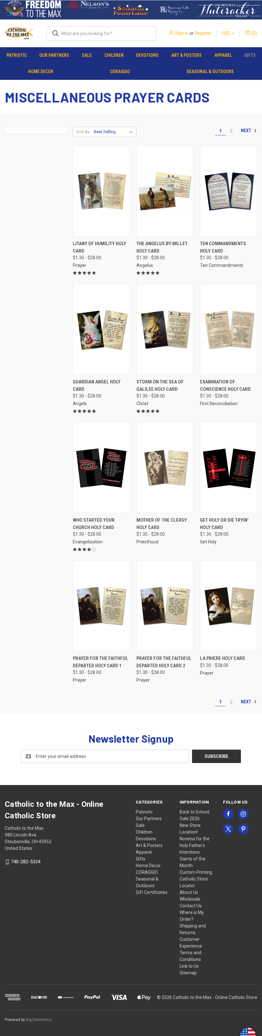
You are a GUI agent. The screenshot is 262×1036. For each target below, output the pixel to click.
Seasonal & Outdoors (210, 71)
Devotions (147, 55)
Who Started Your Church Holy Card (94, 523)
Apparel (223, 55)
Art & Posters (186, 55)
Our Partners (54, 55)
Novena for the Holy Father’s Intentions (195, 845)
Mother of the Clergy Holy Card (161, 523)
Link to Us (189, 966)
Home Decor (40, 71)
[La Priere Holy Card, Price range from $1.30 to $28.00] (228, 606)
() (253, 33)
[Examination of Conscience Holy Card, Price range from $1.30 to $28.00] (228, 329)
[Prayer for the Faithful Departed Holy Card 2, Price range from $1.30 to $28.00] (165, 606)
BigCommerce (38, 1019)
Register (203, 33)
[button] (33, 9)
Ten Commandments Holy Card (223, 247)
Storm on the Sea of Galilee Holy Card (160, 385)
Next (246, 130)
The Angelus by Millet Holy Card (162, 247)
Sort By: (83, 131)
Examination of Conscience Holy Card (225, 385)
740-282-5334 (25, 862)
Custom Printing (196, 872)
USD (226, 33)
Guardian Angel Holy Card (96, 385)
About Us (189, 892)
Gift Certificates (151, 892)
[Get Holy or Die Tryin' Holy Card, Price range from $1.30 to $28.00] (228, 467)
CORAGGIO (120, 71)
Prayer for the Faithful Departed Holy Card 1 (100, 662)
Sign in (182, 33)
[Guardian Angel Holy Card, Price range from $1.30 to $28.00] (101, 329)
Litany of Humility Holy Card (99, 247)
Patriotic (16, 55)
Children (114, 55)
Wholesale (190, 899)
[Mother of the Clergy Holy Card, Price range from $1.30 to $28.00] (165, 467)
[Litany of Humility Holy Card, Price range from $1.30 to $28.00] (101, 191)
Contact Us (191, 905)
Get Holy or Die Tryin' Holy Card (224, 523)
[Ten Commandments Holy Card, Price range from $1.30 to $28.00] (228, 191)
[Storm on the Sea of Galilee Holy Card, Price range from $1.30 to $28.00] (165, 329)
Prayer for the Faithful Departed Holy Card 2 (164, 662)
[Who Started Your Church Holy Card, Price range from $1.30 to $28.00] (101, 467)
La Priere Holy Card (222, 658)
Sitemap (188, 972)
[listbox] (114, 132)
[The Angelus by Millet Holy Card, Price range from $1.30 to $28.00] (165, 191)
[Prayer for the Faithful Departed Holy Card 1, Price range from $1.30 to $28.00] (101, 606)
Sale (87, 55)
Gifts (250, 55)
